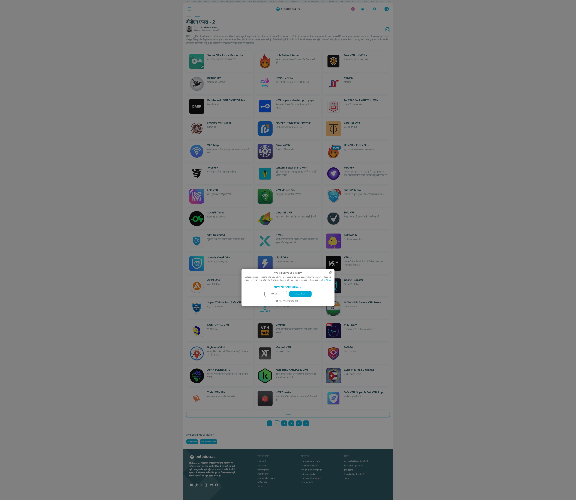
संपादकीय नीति (263, 470)
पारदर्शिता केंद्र (263, 474)
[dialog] (288, 287)
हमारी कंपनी (262, 465)
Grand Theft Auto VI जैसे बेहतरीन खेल (232, 1)
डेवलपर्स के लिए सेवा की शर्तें (354, 474)
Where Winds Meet (377, 1)
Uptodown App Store (310, 461)
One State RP (196, 1)
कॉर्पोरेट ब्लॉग (262, 482)
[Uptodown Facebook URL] (216, 485)
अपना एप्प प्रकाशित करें (309, 465)
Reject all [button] (275, 294)
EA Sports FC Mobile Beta (258, 1)
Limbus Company (210, 1)
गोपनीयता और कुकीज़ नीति (353, 465)
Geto (323, 1)
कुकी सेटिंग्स (348, 470)
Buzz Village (362, 1)
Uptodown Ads (308, 474)
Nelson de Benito (210, 27)
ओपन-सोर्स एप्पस (192, 442)
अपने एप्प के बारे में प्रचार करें (311, 470)
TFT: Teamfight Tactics (278, 1)
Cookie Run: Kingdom (310, 1)
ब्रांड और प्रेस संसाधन (266, 478)
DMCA (347, 478)
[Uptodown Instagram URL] (206, 485)
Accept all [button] (300, 294)
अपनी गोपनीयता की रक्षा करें (208, 442)
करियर (260, 486)
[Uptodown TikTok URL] (196, 485)
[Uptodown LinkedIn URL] (211, 485)
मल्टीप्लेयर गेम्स (333, 1)
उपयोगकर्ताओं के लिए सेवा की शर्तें (356, 461)
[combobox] (330, 272)
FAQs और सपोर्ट (307, 482)
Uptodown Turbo (310, 478)
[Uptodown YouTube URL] (191, 485)
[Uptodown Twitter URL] (201, 485)
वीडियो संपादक (392, 1)
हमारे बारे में (262, 461)
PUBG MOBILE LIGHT (347, 1)
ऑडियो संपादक (294, 1)
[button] (288, 287)
